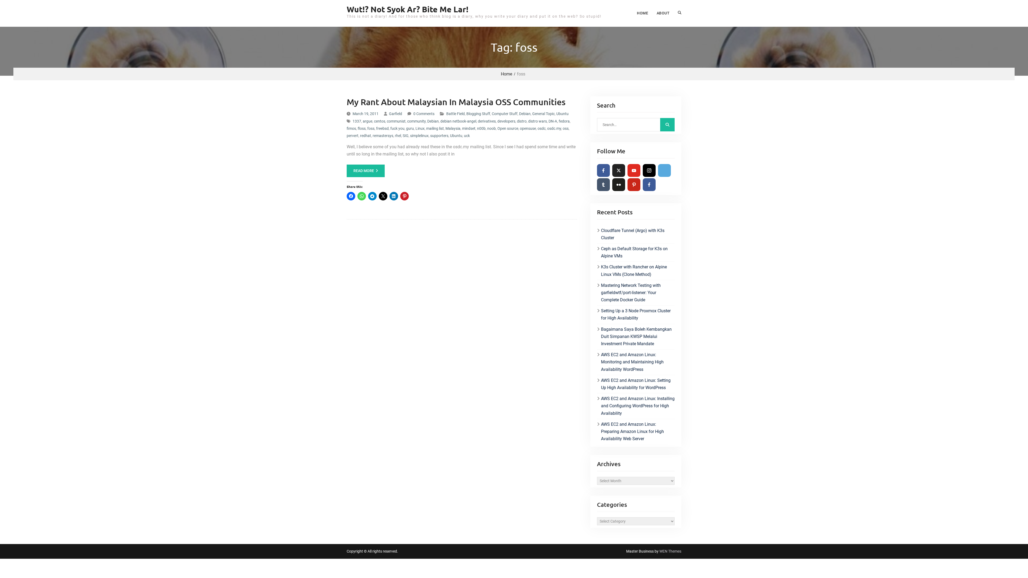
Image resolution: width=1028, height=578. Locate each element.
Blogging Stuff (478, 114)
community (416, 121)
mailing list (435, 128)
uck (467, 136)
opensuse (528, 128)
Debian (525, 114)
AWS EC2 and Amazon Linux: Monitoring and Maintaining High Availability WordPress (632, 362)
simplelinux (419, 136)
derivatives (487, 121)
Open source (507, 128)
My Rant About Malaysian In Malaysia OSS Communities (456, 102)
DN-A (553, 121)
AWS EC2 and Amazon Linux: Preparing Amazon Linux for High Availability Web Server (632, 431)
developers (506, 121)
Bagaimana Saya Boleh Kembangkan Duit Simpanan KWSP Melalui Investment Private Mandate (636, 336)
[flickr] (618, 184)
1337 (357, 121)
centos (379, 121)
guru (410, 128)
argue (367, 121)
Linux (420, 128)
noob (491, 128)
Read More (363, 171)
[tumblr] (603, 184)
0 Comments (423, 114)
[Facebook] (603, 170)
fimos (351, 128)
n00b (481, 128)
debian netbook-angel (458, 121)
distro (522, 121)
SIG (406, 136)
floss (362, 128)
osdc (542, 128)
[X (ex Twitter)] (618, 170)
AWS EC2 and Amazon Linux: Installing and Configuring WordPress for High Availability (638, 406)
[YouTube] (634, 170)
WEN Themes (670, 551)
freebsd (382, 128)
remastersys (383, 136)
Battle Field (455, 114)
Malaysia (452, 128)
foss (371, 128)
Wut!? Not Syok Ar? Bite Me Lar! (407, 9)
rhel (398, 136)
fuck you (397, 128)
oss (566, 128)
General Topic (543, 114)
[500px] (664, 170)
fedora (564, 121)
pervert (352, 136)
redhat (365, 136)
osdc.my (554, 128)
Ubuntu (562, 114)
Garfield (395, 114)
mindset (468, 128)
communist (396, 121)
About (663, 13)
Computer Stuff (504, 114)
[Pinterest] (634, 184)
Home (642, 13)
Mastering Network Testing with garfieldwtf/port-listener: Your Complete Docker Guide (631, 292)
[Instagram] (649, 170)
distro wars (537, 121)
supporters (439, 136)
